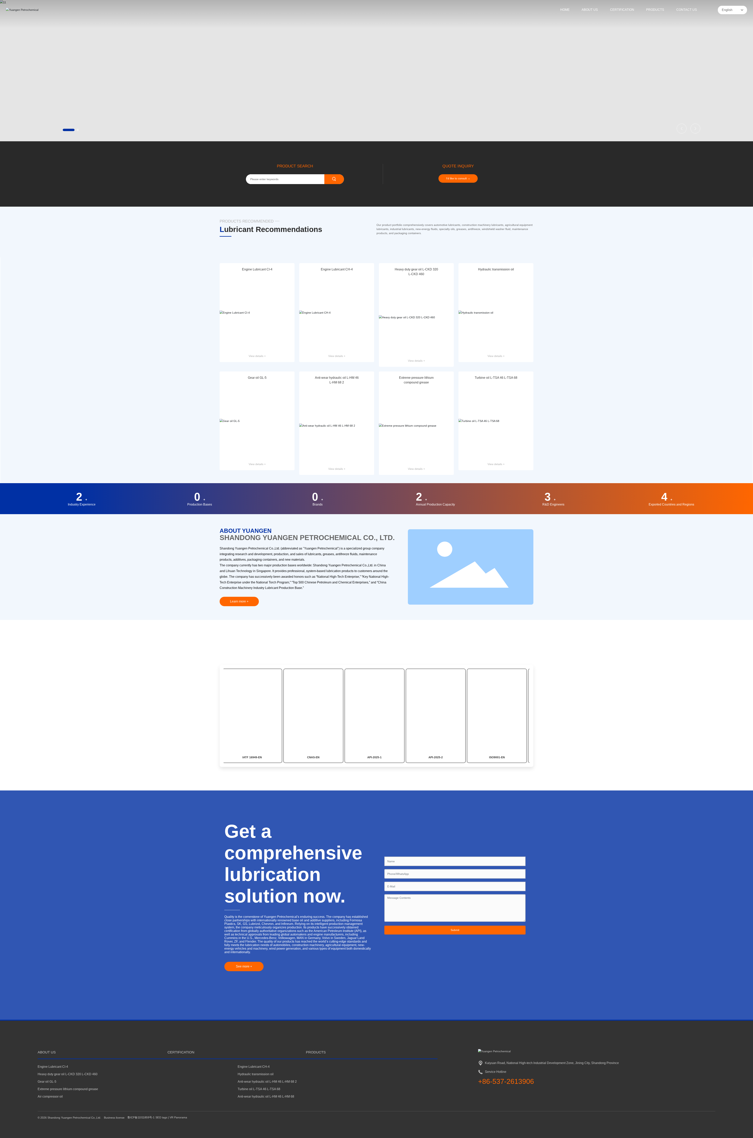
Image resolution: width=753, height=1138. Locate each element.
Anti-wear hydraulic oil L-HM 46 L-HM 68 (266, 1096)
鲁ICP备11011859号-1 (141, 1117)
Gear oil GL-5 (257, 377)
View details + (257, 356)
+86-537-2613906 (506, 1081)
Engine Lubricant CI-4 (257, 269)
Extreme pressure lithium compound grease (68, 1089)
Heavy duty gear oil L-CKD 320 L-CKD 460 (67, 1074)
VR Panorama (178, 1117)
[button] (64, 130)
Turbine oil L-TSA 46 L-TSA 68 (496, 377)
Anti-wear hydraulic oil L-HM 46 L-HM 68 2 (267, 1081)
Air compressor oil (50, 1096)
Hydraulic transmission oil (496, 269)
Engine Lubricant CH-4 (337, 269)
